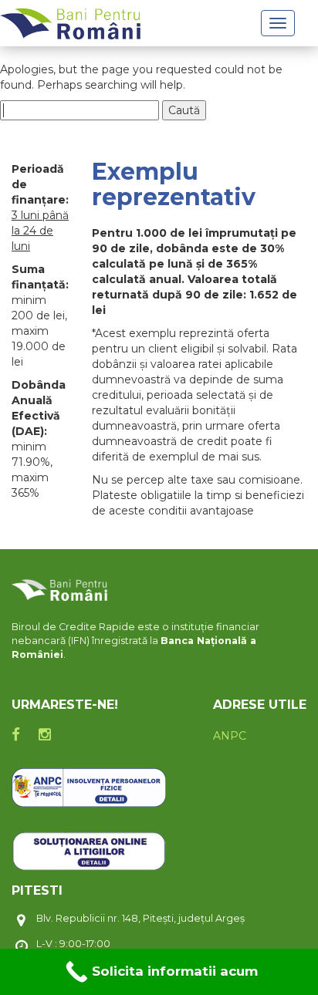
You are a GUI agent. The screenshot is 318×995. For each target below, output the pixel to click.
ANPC (229, 736)
